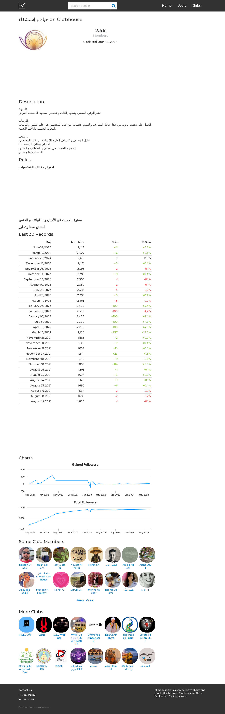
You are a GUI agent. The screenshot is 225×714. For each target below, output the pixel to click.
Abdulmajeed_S (24, 591)
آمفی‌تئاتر (145, 666)
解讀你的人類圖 (42, 668)
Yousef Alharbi (76, 566)
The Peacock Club (128, 636)
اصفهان (93, 666)
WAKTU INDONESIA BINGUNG (77, 639)
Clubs (196, 5)
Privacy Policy (27, 694)
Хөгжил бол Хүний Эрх (25, 669)
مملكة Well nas (59, 636)
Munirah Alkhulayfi (42, 591)
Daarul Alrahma (111, 636)
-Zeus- (42, 634)
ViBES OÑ (25, 634)
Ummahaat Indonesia (94, 637)
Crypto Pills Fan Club (145, 637)
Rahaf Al (59, 589)
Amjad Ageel (128, 566)
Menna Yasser (94, 591)
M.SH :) (145, 589)
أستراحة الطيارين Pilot (77, 668)
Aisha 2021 (145, 566)
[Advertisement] (85, 76)
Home (167, 5)
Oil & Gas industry (128, 668)
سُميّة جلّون (128, 589)
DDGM (59, 666)
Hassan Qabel (25, 566)
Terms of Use (26, 699)
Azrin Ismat (111, 668)
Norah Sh (93, 564)
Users (181, 5)
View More (85, 600)
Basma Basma (111, 591)
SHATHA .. (76, 589)
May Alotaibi (59, 566)
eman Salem (42, 566)
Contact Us (25, 690)
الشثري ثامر (111, 564)
